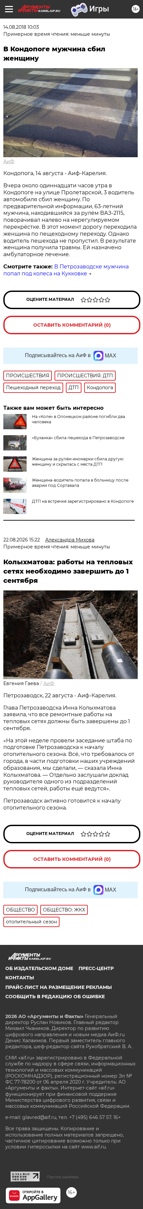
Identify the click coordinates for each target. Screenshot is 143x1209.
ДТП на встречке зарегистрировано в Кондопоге (83, 501)
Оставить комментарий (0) (72, 325)
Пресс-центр (96, 968)
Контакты (19, 978)
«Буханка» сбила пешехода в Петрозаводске (78, 437)
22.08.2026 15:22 (21, 540)
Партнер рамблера (62, 1177)
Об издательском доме (39, 968)
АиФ (8, 161)
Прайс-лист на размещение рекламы (58, 987)
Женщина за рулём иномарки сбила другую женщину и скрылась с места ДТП (77, 461)
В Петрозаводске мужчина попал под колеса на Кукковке (66, 270)
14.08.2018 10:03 (21, 27)
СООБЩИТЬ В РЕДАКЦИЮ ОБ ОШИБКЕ (55, 997)
